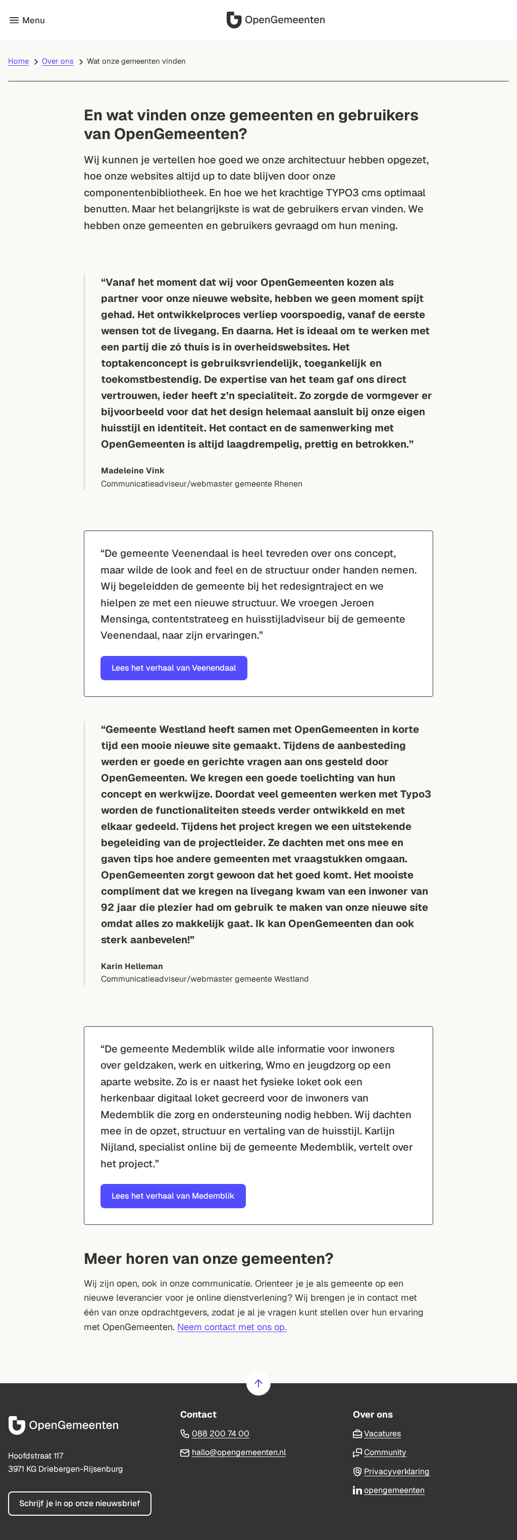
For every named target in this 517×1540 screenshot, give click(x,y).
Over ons (58, 61)
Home (18, 61)
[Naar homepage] (277, 20)
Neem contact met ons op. (232, 1327)
